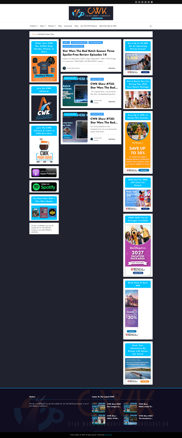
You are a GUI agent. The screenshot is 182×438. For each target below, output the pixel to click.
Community (68, 26)
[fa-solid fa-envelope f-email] (152, 2)
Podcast (33, 26)
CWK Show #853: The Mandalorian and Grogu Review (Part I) (146, 417)
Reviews (51, 26)
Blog (60, 26)
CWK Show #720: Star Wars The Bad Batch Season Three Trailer (103, 120)
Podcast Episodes (97, 79)
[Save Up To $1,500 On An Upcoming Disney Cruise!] (138, 63)
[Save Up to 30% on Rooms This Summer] (138, 147)
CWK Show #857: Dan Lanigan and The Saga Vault (114, 405)
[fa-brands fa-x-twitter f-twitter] (139, 2)
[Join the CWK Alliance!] (44, 108)
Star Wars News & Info (79, 42)
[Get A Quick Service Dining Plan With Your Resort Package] (138, 99)
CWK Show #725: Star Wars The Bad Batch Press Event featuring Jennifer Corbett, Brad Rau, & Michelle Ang (104, 85)
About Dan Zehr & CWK (107, 26)
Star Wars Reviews (96, 42)
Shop (76, 26)
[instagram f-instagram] (142, 2)
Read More (112, 68)
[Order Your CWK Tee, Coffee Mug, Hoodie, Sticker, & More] (44, 68)
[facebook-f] (136, 2)
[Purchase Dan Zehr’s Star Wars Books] (44, 212)
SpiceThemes (108, 435)
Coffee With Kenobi (73, 68)
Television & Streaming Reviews (73, 46)
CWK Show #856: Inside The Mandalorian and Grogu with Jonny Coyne (146, 405)
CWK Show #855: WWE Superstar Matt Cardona (113, 417)
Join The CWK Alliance (89, 26)
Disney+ (66, 42)
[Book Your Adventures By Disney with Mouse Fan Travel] (138, 371)
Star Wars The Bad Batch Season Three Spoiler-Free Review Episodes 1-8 (88, 52)
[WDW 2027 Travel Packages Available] (138, 250)
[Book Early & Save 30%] (131, 314)
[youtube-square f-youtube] (145, 2)
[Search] (150, 26)
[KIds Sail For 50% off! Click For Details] (138, 200)
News (42, 26)
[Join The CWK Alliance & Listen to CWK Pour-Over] (44, 150)
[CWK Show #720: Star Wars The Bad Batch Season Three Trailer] (75, 127)
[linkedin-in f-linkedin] (148, 2)
